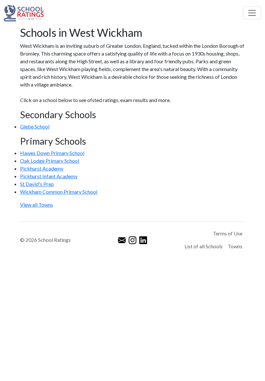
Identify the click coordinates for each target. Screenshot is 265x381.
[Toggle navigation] (252, 12)
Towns (235, 246)
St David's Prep (37, 184)
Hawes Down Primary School (52, 153)
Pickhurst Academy (41, 168)
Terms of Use (227, 233)
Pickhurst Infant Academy (49, 176)
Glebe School (34, 126)
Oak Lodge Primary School (49, 161)
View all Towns (36, 204)
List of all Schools (204, 246)
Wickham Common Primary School (58, 192)
